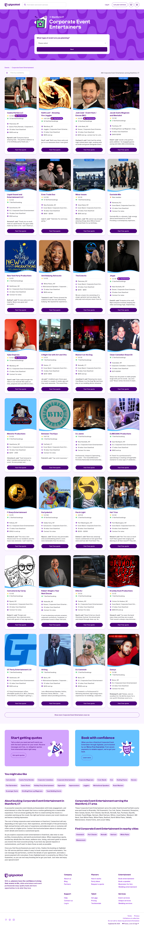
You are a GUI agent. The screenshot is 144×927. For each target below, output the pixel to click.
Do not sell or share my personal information (123, 921)
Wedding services (125, 903)
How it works (96, 879)
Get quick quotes (19, 755)
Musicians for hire (125, 884)
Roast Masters (118, 785)
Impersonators (74, 785)
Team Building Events (53, 791)
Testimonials (96, 903)
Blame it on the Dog (84, 355)
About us (67, 879)
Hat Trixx (114, 512)
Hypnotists (61, 785)
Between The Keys (49, 434)
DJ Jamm (80, 434)
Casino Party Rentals (26, 780)
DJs (111, 780)
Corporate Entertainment (66, 780)
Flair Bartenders (11, 785)
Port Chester (92, 834)
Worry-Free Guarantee (95, 747)
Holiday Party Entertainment (44, 785)
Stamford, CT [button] (58, 17)
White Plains (124, 834)
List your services (120, 4)
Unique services (124, 901)
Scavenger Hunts (12, 791)
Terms (129, 916)
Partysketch (46, 512)
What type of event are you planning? (53, 38)
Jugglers (86, 785)
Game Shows (25, 785)
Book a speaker (124, 881)
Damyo (113, 670)
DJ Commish (81, 670)
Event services (124, 898)
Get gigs (94, 898)
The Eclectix (81, 276)
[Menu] (137, 4)
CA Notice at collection (131, 918)
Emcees (134, 780)
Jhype (112, 276)
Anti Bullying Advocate (51, 276)
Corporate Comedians (45, 780)
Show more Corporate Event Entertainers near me (72, 715)
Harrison (113, 834)
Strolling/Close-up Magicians (32, 791)
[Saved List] (131, 4)
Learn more (87, 757)
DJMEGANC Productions (120, 434)
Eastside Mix (115, 194)
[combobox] (45, 5)
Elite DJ (79, 591)
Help (66, 898)
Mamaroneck (80, 840)
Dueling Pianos (122, 780)
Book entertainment (126, 879)
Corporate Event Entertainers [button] (69, 24)
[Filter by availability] (19, 73)
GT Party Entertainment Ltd (19, 670)
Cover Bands (101, 780)
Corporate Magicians (86, 780)
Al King (44, 670)
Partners (67, 884)
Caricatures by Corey (16, 591)
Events (7, 67)
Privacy (136, 916)
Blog (65, 881)
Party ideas (95, 881)
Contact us (68, 901)
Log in (107, 4)
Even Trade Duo (48, 194)
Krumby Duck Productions (121, 591)
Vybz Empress (13, 355)
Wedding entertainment (127, 887)
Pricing (94, 901)
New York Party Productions (19, 276)
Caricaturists (10, 780)
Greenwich (80, 834)
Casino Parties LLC (15, 113)
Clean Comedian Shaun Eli (121, 355)
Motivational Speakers (101, 785)
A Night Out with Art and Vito (54, 355)
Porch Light (81, 512)
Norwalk (104, 834)
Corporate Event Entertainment (23, 67)
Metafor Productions (16, 434)
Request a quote (97, 884)
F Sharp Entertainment (17, 512)
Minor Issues (81, 194)
